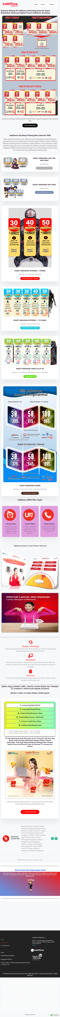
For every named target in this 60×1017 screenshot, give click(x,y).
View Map (34, 945)
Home (36, 4)
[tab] (30, 705)
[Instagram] (52, 838)
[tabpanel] (30, 732)
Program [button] (51, 4)
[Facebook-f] (56, 838)
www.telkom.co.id (5, 942)
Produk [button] (43, 4)
